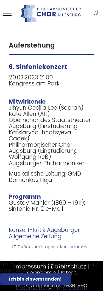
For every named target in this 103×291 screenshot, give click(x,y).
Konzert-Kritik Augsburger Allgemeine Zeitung (44, 233)
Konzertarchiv (73, 247)
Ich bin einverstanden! (35, 279)
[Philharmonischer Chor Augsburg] (51, 13)
